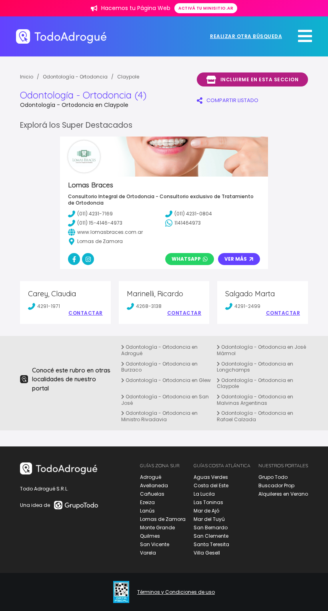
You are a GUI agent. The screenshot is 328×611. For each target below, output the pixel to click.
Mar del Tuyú (209, 519)
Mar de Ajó (206, 510)
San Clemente (211, 536)
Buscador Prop (276, 485)
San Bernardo (211, 527)
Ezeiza (147, 502)
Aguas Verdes (211, 477)
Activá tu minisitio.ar (205, 8)
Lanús (147, 510)
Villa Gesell (207, 552)
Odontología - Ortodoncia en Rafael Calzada (255, 416)
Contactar (85, 313)
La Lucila (204, 493)
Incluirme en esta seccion (259, 79)
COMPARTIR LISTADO (232, 100)
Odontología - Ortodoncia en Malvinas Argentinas (255, 399)
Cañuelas (152, 493)
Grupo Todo (273, 477)
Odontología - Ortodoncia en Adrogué (159, 350)
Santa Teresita (211, 544)
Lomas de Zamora (163, 519)
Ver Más (235, 258)
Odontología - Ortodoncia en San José (165, 399)
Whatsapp (186, 258)
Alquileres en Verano (283, 493)
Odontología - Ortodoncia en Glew (167, 380)
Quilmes (150, 536)
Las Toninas (208, 502)
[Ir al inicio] (61, 36)
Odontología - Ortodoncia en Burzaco (159, 367)
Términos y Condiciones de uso (176, 592)
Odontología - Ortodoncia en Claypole (255, 383)
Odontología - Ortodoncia (75, 76)
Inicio (26, 76)
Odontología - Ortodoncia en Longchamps (255, 367)
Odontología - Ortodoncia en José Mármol (261, 350)
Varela (148, 552)
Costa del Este (211, 485)
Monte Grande (157, 527)
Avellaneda (154, 485)
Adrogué (150, 477)
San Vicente (154, 544)
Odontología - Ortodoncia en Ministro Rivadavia (159, 416)
